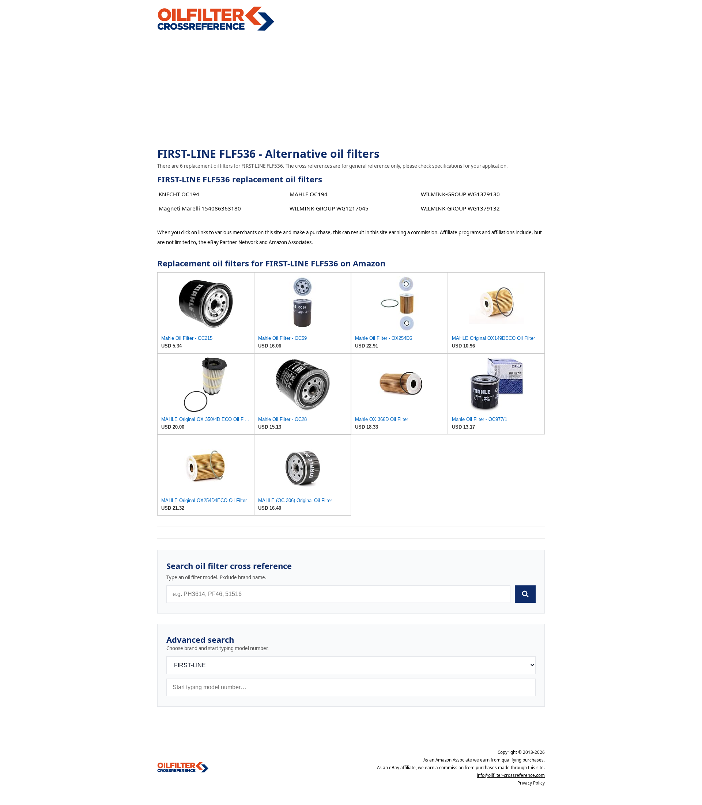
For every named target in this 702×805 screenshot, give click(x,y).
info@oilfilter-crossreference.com (511, 775)
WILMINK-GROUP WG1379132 (460, 208)
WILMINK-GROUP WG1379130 (460, 194)
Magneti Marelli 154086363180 (200, 208)
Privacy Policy (531, 783)
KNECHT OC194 (179, 194)
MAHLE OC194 (309, 194)
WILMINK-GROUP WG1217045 (329, 208)
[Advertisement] (351, 90)
